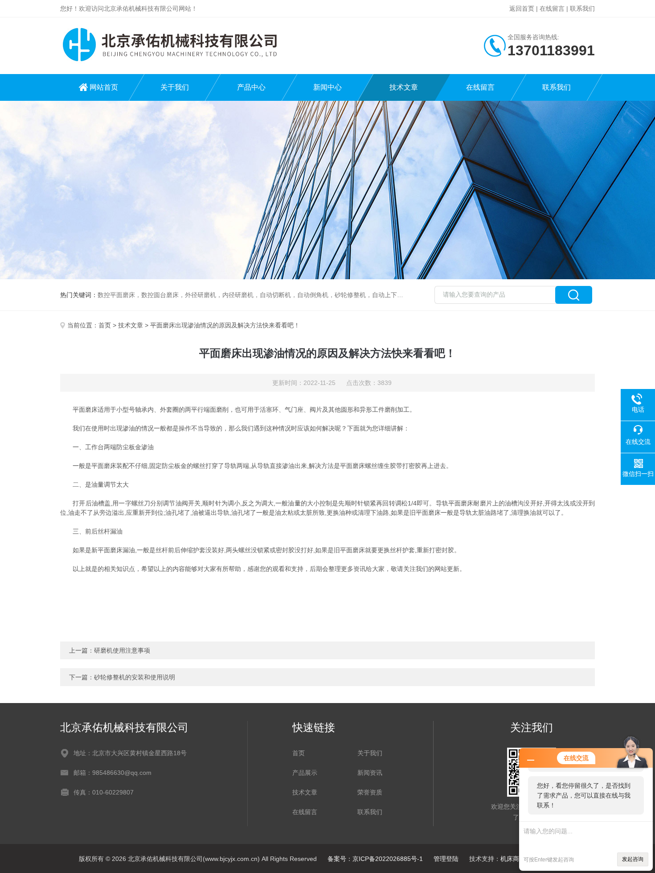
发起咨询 (632, 859)
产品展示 (304, 772)
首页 (104, 325)
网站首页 (104, 87)
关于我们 (174, 87)
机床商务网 (516, 858)
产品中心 (251, 87)
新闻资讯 (369, 772)
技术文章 (403, 87)
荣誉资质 (369, 792)
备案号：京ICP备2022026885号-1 (375, 858)
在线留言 (552, 8)
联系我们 (582, 8)
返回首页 (521, 8)
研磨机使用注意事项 (122, 650)
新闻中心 (327, 87)
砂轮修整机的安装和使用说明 (134, 677)
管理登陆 (446, 858)
